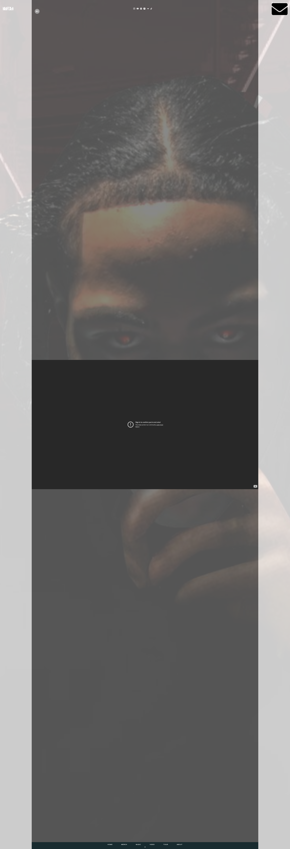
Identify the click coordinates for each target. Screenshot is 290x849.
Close (164, 416)
